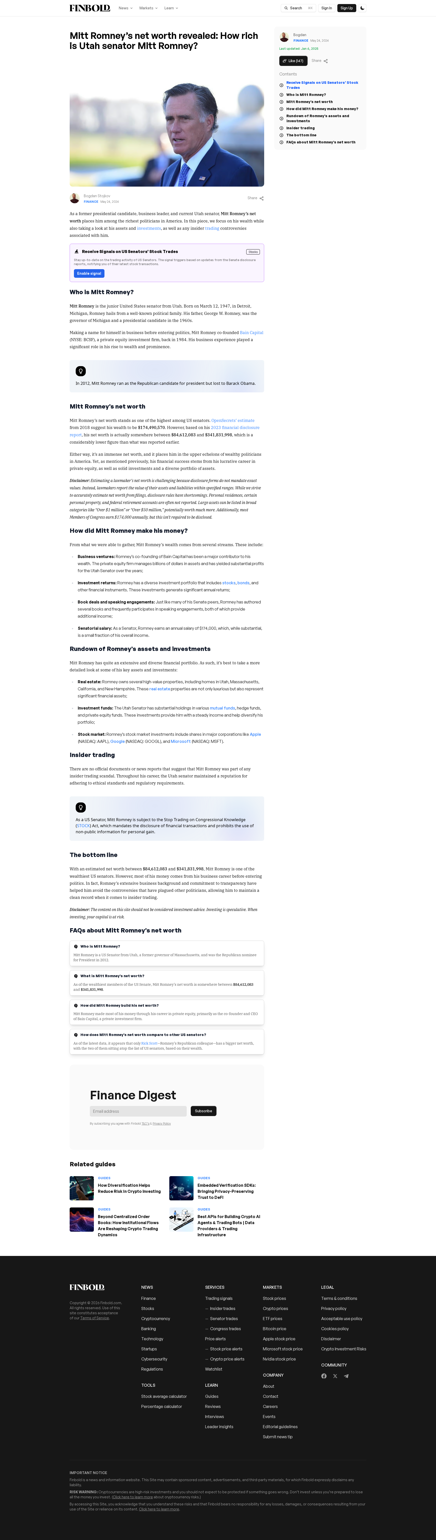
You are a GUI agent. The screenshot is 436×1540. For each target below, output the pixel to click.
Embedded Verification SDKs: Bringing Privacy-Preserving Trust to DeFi (227, 1191)
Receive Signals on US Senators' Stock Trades (322, 85)
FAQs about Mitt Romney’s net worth (321, 142)
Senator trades (221, 1318)
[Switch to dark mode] (362, 8)
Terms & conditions (339, 1298)
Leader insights (219, 1426)
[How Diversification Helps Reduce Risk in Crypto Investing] (82, 1188)
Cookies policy (335, 1328)
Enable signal (89, 273)
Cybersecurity (154, 1358)
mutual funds (222, 708)
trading (212, 228)
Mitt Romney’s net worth (309, 101)
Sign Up (347, 8)
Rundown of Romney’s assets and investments (317, 118)
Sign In (326, 8)
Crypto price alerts (224, 1358)
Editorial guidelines (280, 1426)
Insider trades (220, 1308)
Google (117, 741)
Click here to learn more (133, 1497)
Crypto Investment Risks (343, 1348)
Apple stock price (279, 1338)
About (268, 1386)
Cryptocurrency (155, 1318)
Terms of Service (94, 1318)
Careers (270, 1406)
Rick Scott (149, 1043)
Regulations (152, 1369)
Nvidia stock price (279, 1358)
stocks (229, 582)
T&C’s (145, 1123)
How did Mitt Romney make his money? (322, 109)
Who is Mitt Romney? (306, 94)
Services (214, 1287)
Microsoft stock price (283, 1348)
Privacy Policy (162, 1123)
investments (149, 228)
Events (269, 1416)
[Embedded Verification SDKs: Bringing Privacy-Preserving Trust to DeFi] (181, 1188)
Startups (149, 1348)
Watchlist (213, 1369)
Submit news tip (278, 1436)
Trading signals (219, 1298)
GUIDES (104, 1178)
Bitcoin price (274, 1328)
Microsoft (181, 741)
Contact (270, 1396)
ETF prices (272, 1318)
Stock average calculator (164, 1396)
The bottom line (301, 135)
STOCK (83, 825)
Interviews (214, 1416)
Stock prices (274, 1298)
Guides (212, 1396)
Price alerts (215, 1338)
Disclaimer (331, 1338)
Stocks (147, 1308)
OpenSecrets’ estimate (233, 420)
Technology (152, 1338)
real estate (159, 688)
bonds (243, 582)
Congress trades (223, 1328)
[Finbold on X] (335, 1376)
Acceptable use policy (341, 1318)
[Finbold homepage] (97, 1287)
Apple (255, 734)
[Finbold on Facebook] (324, 1376)
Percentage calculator (161, 1406)
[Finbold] (90, 8)
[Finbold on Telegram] (346, 1376)
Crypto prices (275, 1308)
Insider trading (300, 128)
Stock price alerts (223, 1348)
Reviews (213, 1406)
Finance (91, 202)
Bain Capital (251, 332)
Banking (148, 1328)
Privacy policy (333, 1308)
